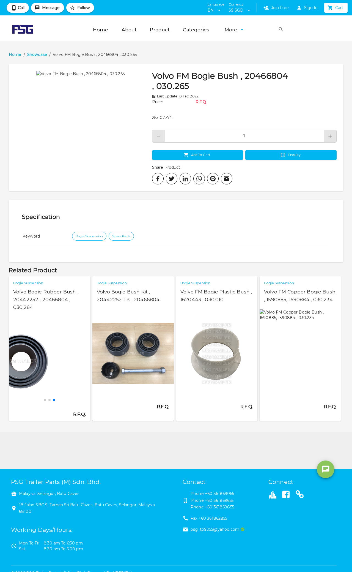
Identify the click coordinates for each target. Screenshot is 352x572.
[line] (213, 178)
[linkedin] (185, 178)
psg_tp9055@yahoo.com (215, 529)
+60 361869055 (219, 493)
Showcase (37, 54)
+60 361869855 (219, 507)
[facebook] (158, 178)
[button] (80, 127)
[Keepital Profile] (272, 494)
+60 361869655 (219, 500)
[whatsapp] (199, 178)
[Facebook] (285, 495)
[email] (226, 178)
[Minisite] (300, 495)
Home (15, 54)
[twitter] (171, 178)
